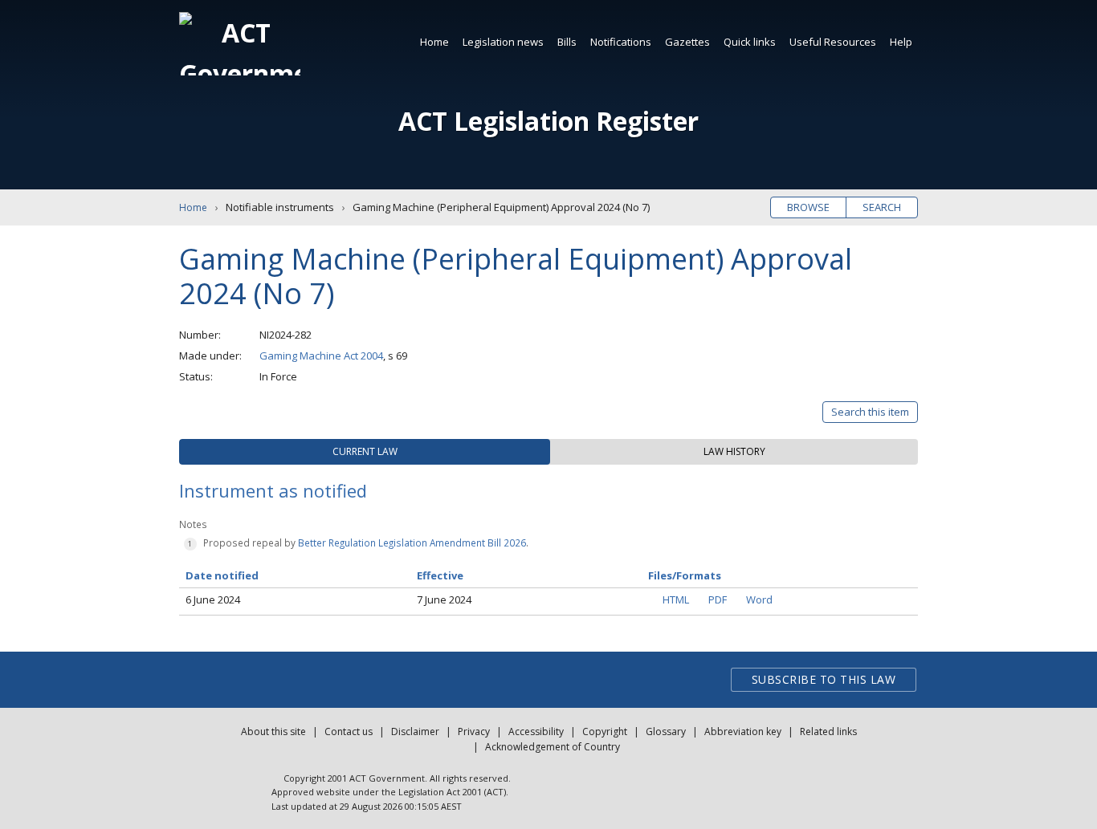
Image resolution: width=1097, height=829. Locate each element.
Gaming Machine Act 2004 (321, 355)
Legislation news (503, 42)
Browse (808, 207)
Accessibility (536, 731)
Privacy (474, 731)
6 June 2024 (213, 599)
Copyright (604, 731)
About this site (273, 731)
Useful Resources (832, 42)
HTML (676, 599)
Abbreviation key (742, 731)
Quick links (750, 42)
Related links (828, 731)
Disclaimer (415, 731)
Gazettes (687, 42)
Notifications (620, 42)
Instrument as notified (273, 490)
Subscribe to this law (824, 679)
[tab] (364, 452)
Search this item (870, 411)
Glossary (666, 731)
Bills (567, 42)
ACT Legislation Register (548, 121)
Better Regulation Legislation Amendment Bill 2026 (412, 542)
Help (901, 42)
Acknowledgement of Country (552, 747)
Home (434, 42)
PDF (717, 599)
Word (759, 599)
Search (882, 207)
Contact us (348, 731)
